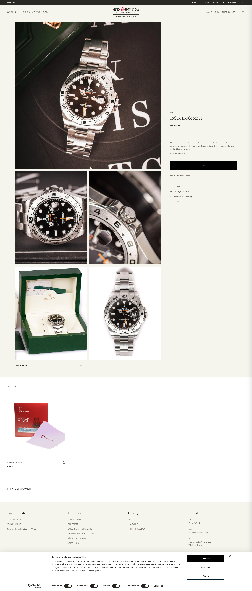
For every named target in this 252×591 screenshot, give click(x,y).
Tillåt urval (205, 567)
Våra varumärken (136, 529)
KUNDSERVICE (218, 3)
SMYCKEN (11, 12)
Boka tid (195, 3)
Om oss (206, 3)
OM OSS (131, 519)
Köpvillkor (73, 543)
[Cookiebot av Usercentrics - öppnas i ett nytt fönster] (34, 586)
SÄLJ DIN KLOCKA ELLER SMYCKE (220, 12)
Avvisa (206, 576)
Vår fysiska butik (40, 12)
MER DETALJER (177, 153)
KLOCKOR (25, 12)
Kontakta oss (74, 519)
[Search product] (242, 2)
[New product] (36, 425)
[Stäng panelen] (230, 556)
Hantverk (232, 3)
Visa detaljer (159, 586)
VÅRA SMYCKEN (14, 519)
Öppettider (73, 524)
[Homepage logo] (126, 12)
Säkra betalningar (77, 538)
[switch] (94, 586)
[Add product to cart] (64, 462)
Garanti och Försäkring (80, 529)
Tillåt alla (205, 558)
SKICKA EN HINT (177, 175)
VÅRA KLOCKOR (14, 524)
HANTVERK (133, 524)
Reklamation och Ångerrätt (82, 533)
